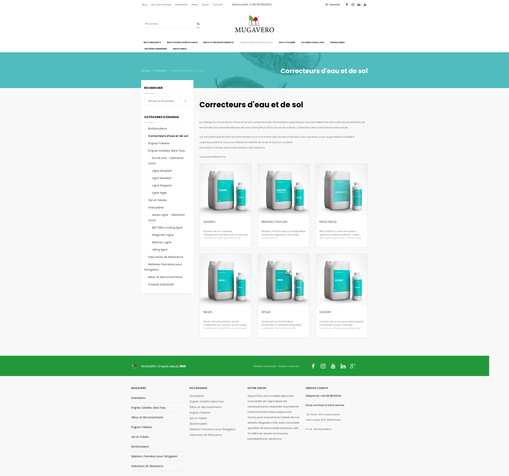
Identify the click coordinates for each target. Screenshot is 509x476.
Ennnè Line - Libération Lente (166, 160)
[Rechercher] (185, 101)
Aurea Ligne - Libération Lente (166, 217)
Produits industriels (161, 284)
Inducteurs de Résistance (165, 257)
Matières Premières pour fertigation (163, 267)
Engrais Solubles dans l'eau (166, 151)
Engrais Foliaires (159, 143)
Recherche (181, 4)
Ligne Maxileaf (162, 178)
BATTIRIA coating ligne (167, 228)
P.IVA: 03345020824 (318, 429)
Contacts (218, 4)
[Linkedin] (359, 5)
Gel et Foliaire (157, 200)
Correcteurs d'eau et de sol (168, 136)
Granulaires (156, 207)
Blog (144, 4)
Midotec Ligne (161, 242)
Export (205, 4)
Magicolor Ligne (163, 235)
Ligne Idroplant (162, 171)
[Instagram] (353, 5)
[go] (198, 24)
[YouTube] (365, 5)
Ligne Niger (159, 193)
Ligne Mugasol (162, 185)
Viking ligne (159, 250)
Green (194, 4)
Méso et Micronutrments (165, 277)
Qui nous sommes (161, 4)
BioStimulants (157, 129)
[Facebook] (347, 5)
